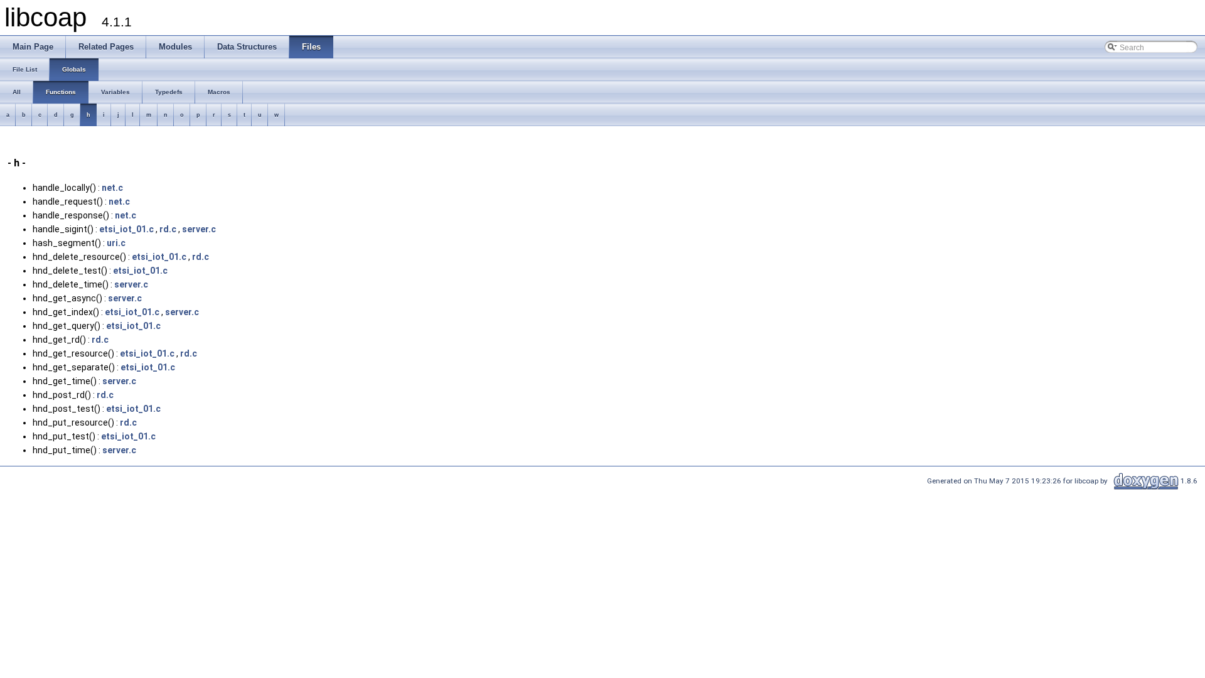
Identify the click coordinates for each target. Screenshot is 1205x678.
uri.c (116, 243)
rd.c (167, 229)
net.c (112, 188)
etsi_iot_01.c (126, 229)
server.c (199, 229)
